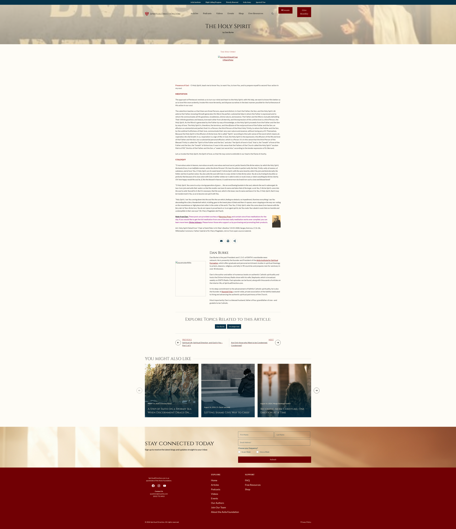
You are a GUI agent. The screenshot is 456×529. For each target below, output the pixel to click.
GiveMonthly (304, 12)
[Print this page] (228, 241)
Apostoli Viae (261, 2)
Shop (241, 13)
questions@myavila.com (159, 494)
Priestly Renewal (232, 2)
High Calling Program (213, 2)
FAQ (247, 480)
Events (231, 13)
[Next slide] (316, 390)
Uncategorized (234, 326)
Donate (285, 10)
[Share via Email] (221, 241)
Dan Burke (220, 326)
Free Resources (255, 13)
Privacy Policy (306, 522)
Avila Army (247, 2)
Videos (219, 13)
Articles (194, 13)
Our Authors (217, 502)
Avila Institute (195, 2)
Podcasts (207, 13)
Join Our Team (218, 507)
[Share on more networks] (234, 241)
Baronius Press (225, 216)
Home (214, 480)
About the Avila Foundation (225, 511)
